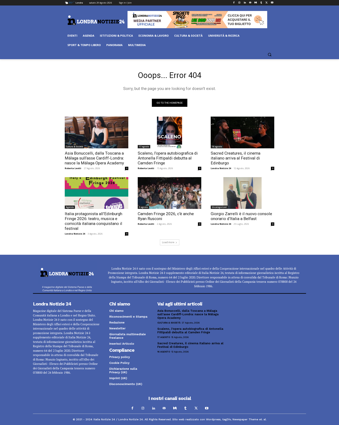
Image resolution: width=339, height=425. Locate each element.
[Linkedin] (244, 3)
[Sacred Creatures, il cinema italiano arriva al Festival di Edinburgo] (242, 132)
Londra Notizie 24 (221, 168)
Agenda (70, 207)
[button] (269, 54)
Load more (168, 242)
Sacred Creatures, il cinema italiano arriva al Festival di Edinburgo (235, 158)
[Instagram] (239, 3)
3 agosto (143, 207)
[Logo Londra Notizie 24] (96, 20)
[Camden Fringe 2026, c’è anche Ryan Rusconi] (169, 193)
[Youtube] (272, 3)
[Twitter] (266, 3)
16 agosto (217, 146)
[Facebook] (234, 3)
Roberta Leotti (73, 168)
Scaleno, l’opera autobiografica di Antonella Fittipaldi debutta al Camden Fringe (168, 158)
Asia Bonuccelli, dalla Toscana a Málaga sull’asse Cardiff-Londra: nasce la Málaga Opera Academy (94, 158)
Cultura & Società (74, 146)
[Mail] (250, 3)
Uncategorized (219, 207)
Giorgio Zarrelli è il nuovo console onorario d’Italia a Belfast (241, 216)
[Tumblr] (261, 3)
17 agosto (144, 146)
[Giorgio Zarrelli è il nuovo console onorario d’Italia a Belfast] (242, 193)
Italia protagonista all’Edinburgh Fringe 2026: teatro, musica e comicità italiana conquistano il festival (93, 221)
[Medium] (255, 3)
